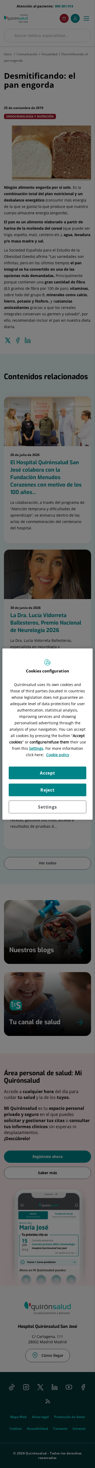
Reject (47, 790)
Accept (47, 773)
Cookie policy (57, 754)
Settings (47, 807)
